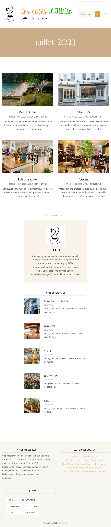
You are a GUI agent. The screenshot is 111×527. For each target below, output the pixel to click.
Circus (83, 179)
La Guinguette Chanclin (56, 300)
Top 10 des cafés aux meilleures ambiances (84, 471)
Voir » (47, 316)
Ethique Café (27, 179)
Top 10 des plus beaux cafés (84, 456)
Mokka (47, 350)
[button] (105, 14)
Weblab (63, 523)
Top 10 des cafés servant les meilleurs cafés (84, 464)
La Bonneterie (51, 375)
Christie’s (83, 112)
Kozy (46, 400)
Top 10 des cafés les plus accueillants (84, 460)
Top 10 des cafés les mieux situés (84, 467)
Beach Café (27, 112)
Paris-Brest (49, 325)
